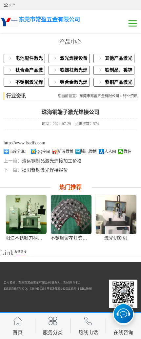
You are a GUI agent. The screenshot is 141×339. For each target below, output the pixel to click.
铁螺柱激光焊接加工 (74, 71)
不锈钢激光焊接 (29, 83)
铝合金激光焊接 (74, 83)
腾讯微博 (89, 151)
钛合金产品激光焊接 (29, 71)
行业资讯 (130, 96)
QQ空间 (43, 151)
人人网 (110, 151)
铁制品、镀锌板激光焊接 (118, 71)
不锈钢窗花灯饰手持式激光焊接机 (84, 238)
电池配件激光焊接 (29, 59)
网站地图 (86, 288)
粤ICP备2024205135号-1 (63, 288)
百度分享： (19, 151)
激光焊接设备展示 (74, 59)
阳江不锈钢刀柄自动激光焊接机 (38, 238)
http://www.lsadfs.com (24, 142)
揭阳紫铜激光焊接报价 (45, 170)
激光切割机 (115, 238)
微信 (127, 151)
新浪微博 (65, 151)
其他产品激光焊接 (118, 59)
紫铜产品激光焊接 (118, 83)
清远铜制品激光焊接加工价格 (52, 161)
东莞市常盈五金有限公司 (99, 96)
